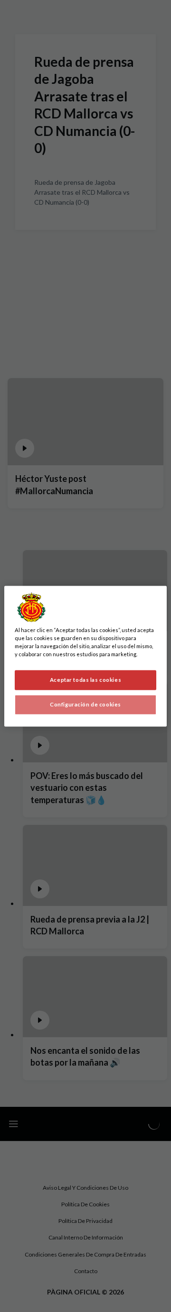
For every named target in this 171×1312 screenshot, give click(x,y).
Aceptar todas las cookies (85, 680)
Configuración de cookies (85, 704)
